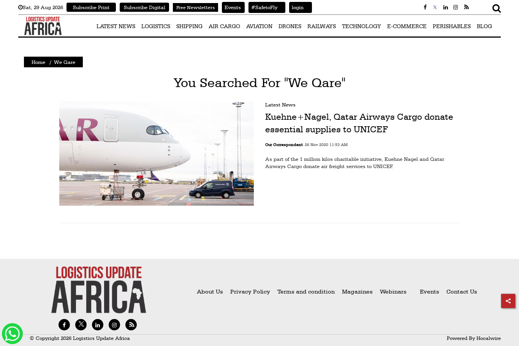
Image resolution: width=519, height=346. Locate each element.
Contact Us (461, 291)
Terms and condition (306, 291)
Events (231, 7)
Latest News (280, 105)
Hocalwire (488, 338)
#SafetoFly (262, 7)
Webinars (393, 291)
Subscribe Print (91, 7)
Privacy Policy (250, 291)
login (296, 7)
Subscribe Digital (144, 7)
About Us (210, 291)
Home (38, 62)
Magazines (358, 291)
